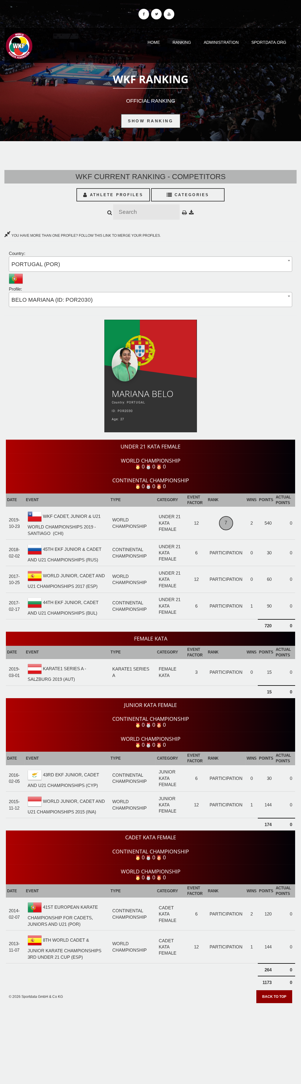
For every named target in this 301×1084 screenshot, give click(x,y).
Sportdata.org (268, 42)
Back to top (274, 997)
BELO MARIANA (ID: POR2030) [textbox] (52, 300)
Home (154, 42)
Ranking (182, 42)
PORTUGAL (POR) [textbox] (35, 264)
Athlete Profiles (115, 195)
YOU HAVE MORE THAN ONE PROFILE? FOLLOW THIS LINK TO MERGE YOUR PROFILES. (86, 236)
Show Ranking (150, 121)
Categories (191, 195)
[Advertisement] (150, 1041)
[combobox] (150, 263)
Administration (221, 42)
